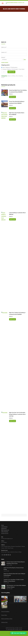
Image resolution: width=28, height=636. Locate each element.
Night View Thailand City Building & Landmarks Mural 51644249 (17, 313)
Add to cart (11, 72)
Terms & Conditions (5, 611)
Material (3, 57)
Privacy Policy (4, 615)
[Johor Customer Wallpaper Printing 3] (4, 599)
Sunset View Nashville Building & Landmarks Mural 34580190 (16, 102)
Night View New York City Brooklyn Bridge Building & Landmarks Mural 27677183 (17, 414)
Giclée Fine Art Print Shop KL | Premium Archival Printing (14, 568)
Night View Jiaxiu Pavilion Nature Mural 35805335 (16, 113)
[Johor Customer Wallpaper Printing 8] (11, 602)
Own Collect (21, 69)
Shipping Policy (4, 622)
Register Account (4, 533)
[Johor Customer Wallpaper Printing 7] (4, 605)
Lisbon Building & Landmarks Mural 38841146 (17, 213)
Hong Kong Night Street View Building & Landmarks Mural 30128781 (18, 91)
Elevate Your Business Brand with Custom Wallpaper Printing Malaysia (14, 574)
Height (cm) (4, 52)
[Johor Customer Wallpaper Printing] (17, 602)
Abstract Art (4, 528)
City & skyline (19, 76)
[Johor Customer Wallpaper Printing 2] (23, 595)
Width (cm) (4, 47)
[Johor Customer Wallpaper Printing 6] (23, 599)
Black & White (11, 76)
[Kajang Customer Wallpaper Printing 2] (23, 602)
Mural (2, 77)
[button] (18, 633)
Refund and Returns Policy (6, 618)
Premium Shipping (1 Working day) (10, 69)
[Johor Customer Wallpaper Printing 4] (11, 596)
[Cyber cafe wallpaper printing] (11, 595)
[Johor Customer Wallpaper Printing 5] (17, 599)
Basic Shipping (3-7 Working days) (10, 67)
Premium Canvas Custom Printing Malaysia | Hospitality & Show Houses (16, 562)
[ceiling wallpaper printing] (4, 595)
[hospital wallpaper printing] (17, 595)
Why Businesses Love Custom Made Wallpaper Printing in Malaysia (16, 586)
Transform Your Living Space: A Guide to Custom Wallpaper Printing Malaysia (14, 580)
